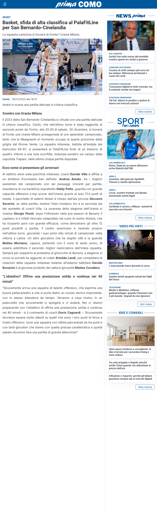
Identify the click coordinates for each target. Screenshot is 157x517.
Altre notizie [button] (145, 111)
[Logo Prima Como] (78, 4)
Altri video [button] (146, 304)
